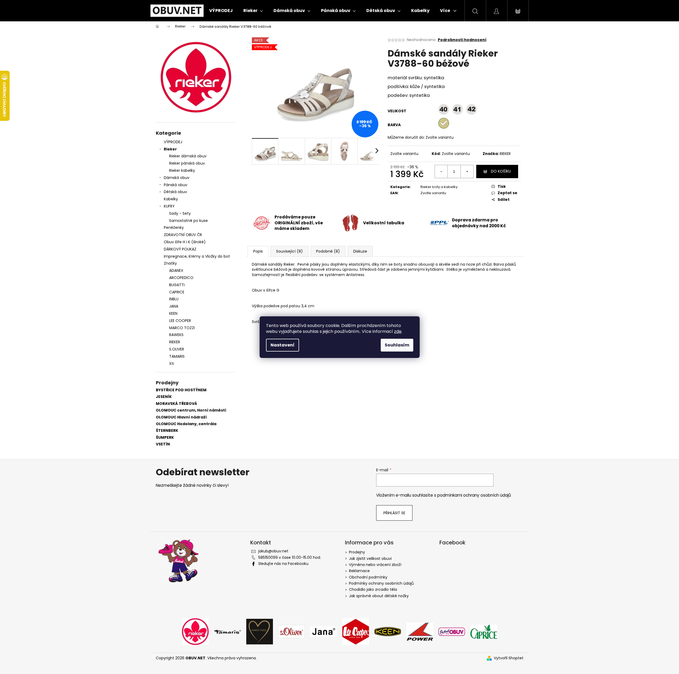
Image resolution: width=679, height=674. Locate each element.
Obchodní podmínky (368, 577)
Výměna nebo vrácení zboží (375, 564)
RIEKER (505, 153)
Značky (170, 263)
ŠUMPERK (165, 438)
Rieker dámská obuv (188, 156)
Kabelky (171, 199)
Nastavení (283, 345)
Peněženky (174, 227)
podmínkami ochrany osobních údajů (474, 495)
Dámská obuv (176, 177)
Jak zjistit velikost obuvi (370, 558)
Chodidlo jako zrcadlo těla (373, 589)
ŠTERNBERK (167, 431)
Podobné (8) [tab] (328, 251)
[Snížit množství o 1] (441, 171)
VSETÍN (163, 444)
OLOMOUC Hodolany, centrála (186, 424)
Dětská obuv (175, 191)
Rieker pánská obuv (187, 163)
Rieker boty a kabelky (439, 186)
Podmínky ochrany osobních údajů (381, 583)
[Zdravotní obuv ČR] (451, 631)
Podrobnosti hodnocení (462, 39)
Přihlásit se (394, 513)
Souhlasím (397, 345)
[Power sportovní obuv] (419, 631)
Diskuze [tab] (360, 251)
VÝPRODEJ (173, 142)
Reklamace (359, 570)
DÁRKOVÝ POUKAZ (180, 249)
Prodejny (357, 552)
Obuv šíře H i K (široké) (185, 242)
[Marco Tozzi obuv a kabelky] (259, 631)
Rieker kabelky (182, 170)
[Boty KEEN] (387, 631)
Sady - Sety (180, 213)
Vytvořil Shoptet (508, 658)
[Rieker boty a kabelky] (195, 631)
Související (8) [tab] (289, 251)
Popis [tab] (258, 251)
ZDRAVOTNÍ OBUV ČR (183, 234)
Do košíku (501, 171)
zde (398, 331)
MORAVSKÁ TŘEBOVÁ (176, 404)
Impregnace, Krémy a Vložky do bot (197, 256)
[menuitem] (221, 10)
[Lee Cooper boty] (355, 631)
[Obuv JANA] (323, 631)
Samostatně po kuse (188, 220)
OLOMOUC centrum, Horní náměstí (191, 410)
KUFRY (169, 206)
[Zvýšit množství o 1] (466, 171)
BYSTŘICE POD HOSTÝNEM (181, 390)
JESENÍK (164, 397)
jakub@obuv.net (273, 551)
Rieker (170, 149)
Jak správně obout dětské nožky (379, 596)
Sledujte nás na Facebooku (283, 563)
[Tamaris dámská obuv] (227, 631)
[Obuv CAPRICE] (483, 631)
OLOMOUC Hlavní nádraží (181, 417)
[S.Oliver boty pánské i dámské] (291, 631)
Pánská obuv (175, 185)
